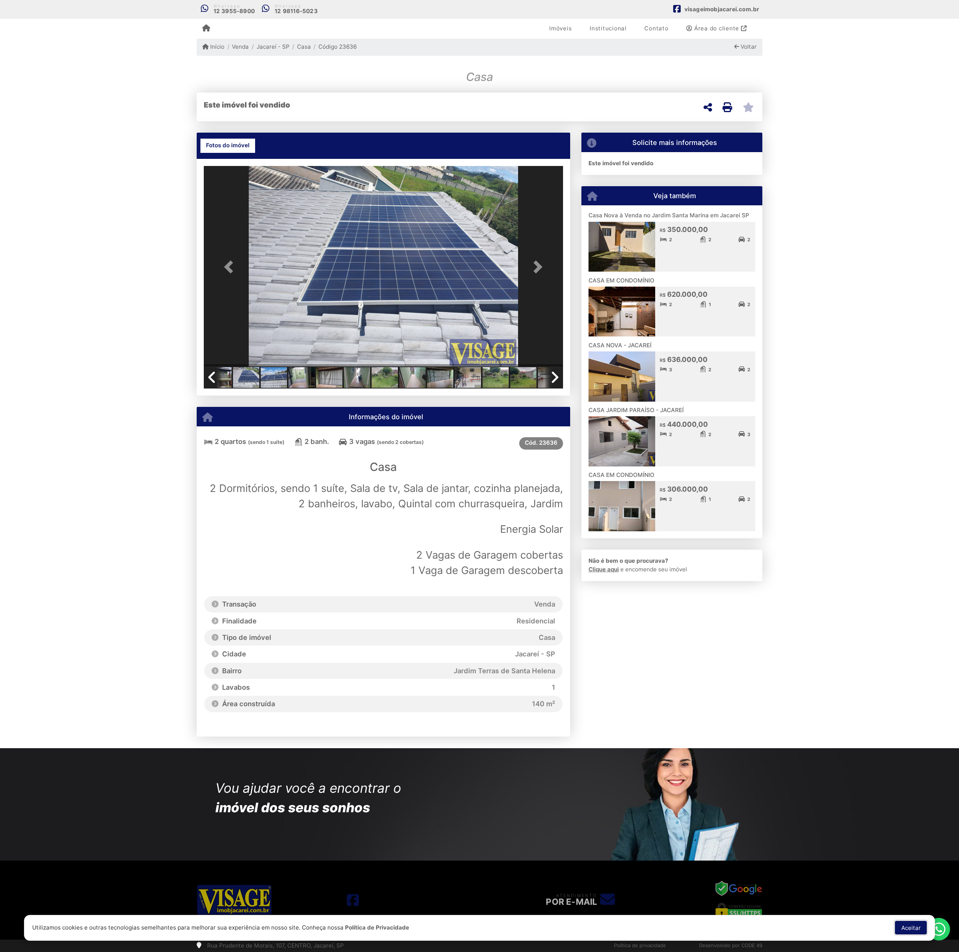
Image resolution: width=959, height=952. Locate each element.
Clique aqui (604, 569)
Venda (240, 46)
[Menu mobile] (206, 28)
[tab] (227, 146)
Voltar (748, 46)
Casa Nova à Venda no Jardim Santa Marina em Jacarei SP (669, 215)
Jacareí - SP (273, 46)
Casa (304, 46)
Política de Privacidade (377, 927)
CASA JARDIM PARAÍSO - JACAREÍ (636, 410)
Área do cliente (716, 28)
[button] (231, 266)
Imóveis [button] (560, 28)
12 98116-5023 (296, 11)
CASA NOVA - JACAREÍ (620, 345)
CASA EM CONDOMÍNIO (621, 280)
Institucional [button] (608, 28)
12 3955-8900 (234, 11)
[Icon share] (353, 900)
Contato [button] (656, 28)
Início (216, 46)
